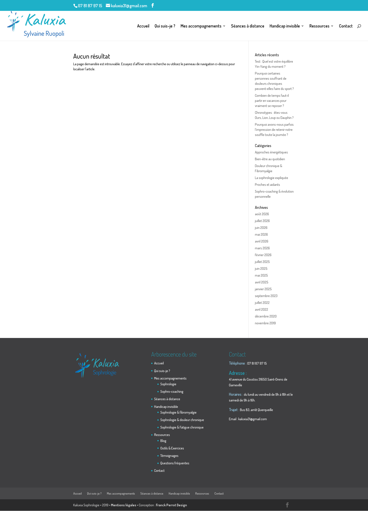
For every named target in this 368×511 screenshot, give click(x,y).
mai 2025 (261, 275)
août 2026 (262, 214)
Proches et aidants (267, 184)
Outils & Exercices (172, 448)
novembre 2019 (265, 323)
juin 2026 (261, 227)
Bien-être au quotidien (270, 159)
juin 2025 (261, 268)
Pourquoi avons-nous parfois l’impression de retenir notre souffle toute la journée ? (274, 129)
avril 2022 (261, 309)
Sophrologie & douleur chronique (182, 420)
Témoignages (169, 455)
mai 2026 (261, 234)
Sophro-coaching (171, 391)
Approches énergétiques (271, 152)
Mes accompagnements (201, 26)
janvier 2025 (263, 289)
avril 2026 (261, 241)
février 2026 (263, 255)
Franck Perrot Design (171, 505)
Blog (163, 441)
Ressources (319, 26)
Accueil (143, 26)
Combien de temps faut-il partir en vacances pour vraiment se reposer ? (272, 100)
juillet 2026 (262, 221)
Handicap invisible (285, 26)
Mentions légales (123, 505)
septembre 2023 (266, 296)
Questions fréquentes (174, 463)
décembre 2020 (266, 316)
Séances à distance (247, 26)
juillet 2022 (262, 302)
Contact (346, 26)
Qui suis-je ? (165, 26)
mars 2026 (262, 248)
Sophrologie (168, 384)
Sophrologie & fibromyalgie (178, 412)
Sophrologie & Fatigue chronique (182, 427)
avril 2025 (261, 282)
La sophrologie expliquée (271, 178)
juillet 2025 (262, 262)
